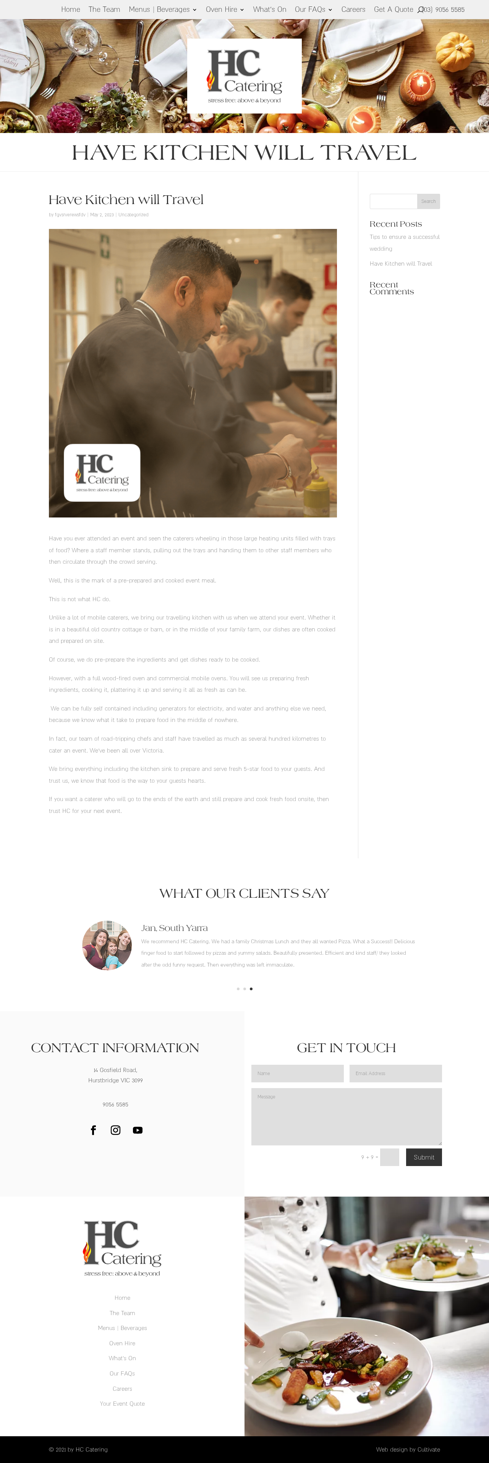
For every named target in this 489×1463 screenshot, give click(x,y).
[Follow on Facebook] (93, 1130)
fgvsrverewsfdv (70, 214)
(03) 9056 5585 (443, 9)
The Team (104, 10)
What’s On (270, 10)
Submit (424, 1157)
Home (70, 10)
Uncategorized (133, 214)
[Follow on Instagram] (115, 1130)
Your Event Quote (122, 1403)
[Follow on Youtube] (137, 1130)
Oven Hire (221, 10)
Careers (354, 10)
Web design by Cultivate (408, 1449)
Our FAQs (310, 10)
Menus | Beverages (159, 10)
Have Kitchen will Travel (401, 263)
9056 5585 (115, 1104)
